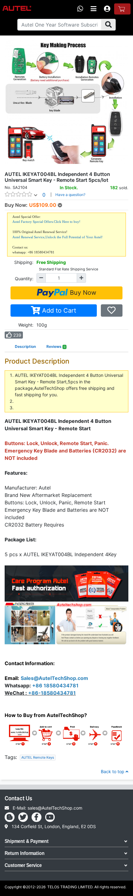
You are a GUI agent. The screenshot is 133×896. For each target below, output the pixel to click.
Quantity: (24, 278)
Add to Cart (58, 310)
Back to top (113, 771)
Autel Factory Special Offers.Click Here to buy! (46, 221)
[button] (22, 168)
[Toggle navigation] (93, 9)
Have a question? (70, 194)
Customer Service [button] (23, 865)
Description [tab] (25, 346)
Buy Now (82, 292)
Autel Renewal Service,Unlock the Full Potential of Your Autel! (57, 237)
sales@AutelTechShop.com (55, 808)
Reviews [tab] (56, 346)
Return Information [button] (25, 853)
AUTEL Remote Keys (37, 757)
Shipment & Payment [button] (27, 841)
